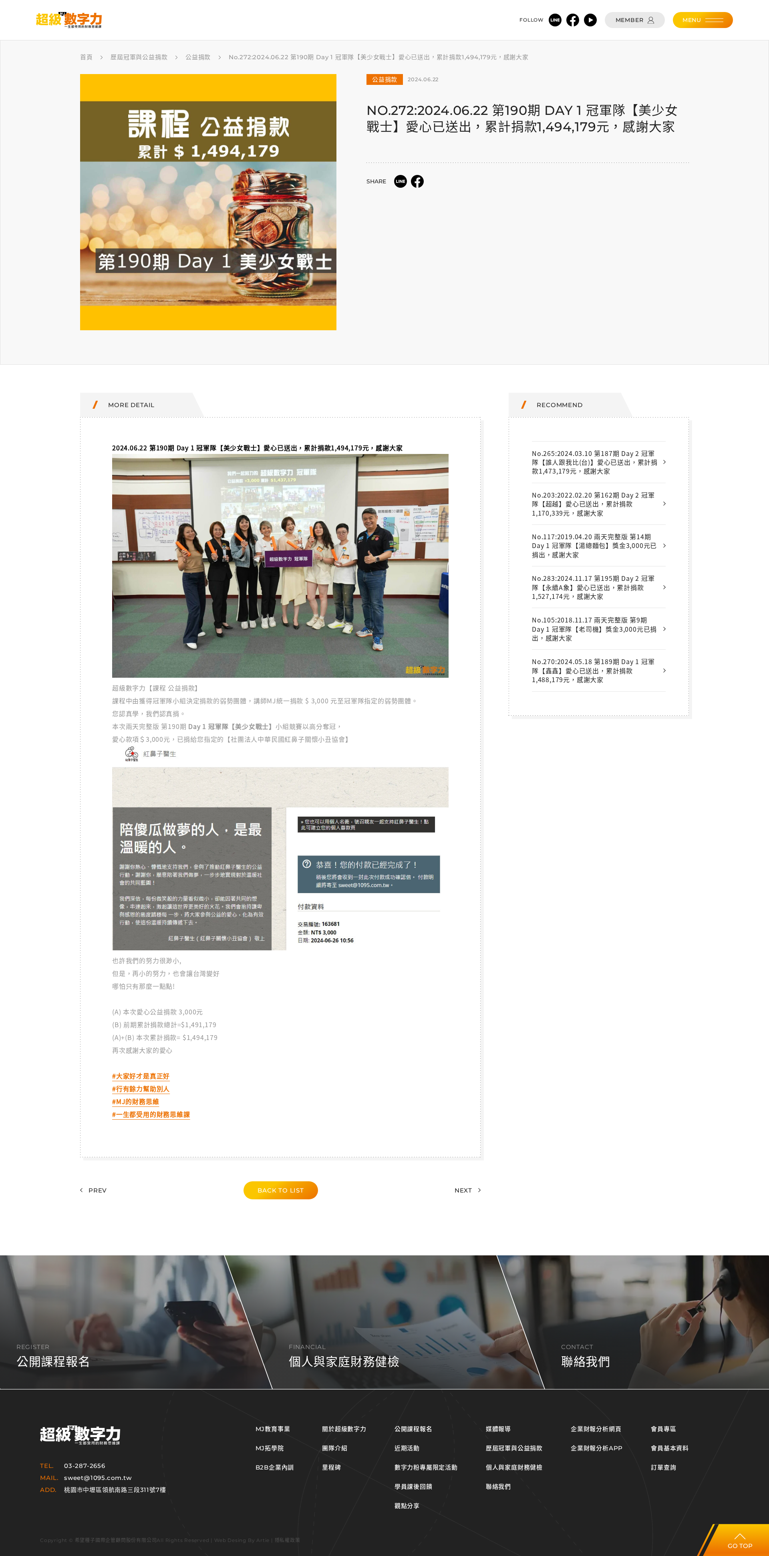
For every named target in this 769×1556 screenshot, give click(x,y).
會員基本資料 (670, 1448)
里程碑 (331, 1467)
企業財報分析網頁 (596, 1429)
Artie (263, 1540)
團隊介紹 (334, 1448)
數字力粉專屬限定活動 (426, 1467)
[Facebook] (572, 20)
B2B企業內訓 (275, 1467)
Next (463, 1190)
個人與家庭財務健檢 (514, 1467)
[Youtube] (590, 20)
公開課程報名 (414, 1429)
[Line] (555, 20)
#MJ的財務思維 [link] (135, 1101)
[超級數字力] (80, 1435)
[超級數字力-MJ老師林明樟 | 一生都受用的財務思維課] (69, 20)
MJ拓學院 (270, 1448)
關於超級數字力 (344, 1429)
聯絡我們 (498, 1486)
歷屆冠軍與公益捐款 (514, 1448)
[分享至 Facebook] (417, 181)
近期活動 (407, 1448)
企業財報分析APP (597, 1448)
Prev (98, 1190)
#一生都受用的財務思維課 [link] (151, 1114)
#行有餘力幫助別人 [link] (141, 1088)
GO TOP (740, 1546)
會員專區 (663, 1429)
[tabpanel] (208, 202)
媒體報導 (498, 1429)
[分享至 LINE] (400, 181)
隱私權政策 (287, 1540)
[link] (280, 675)
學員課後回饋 (414, 1486)
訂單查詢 (663, 1467)
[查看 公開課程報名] (384, 1322)
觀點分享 (407, 1506)
